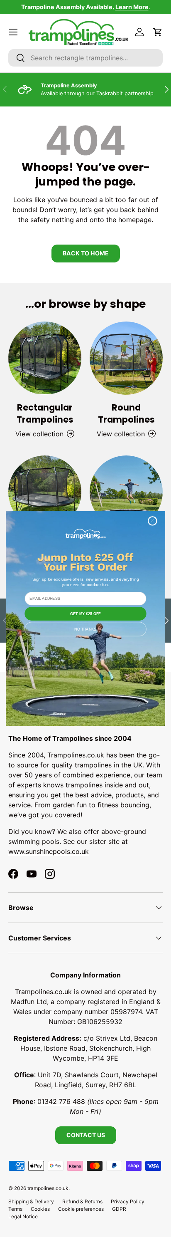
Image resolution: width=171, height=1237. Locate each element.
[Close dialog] (153, 521)
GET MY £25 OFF (85, 613)
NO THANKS (85, 629)
